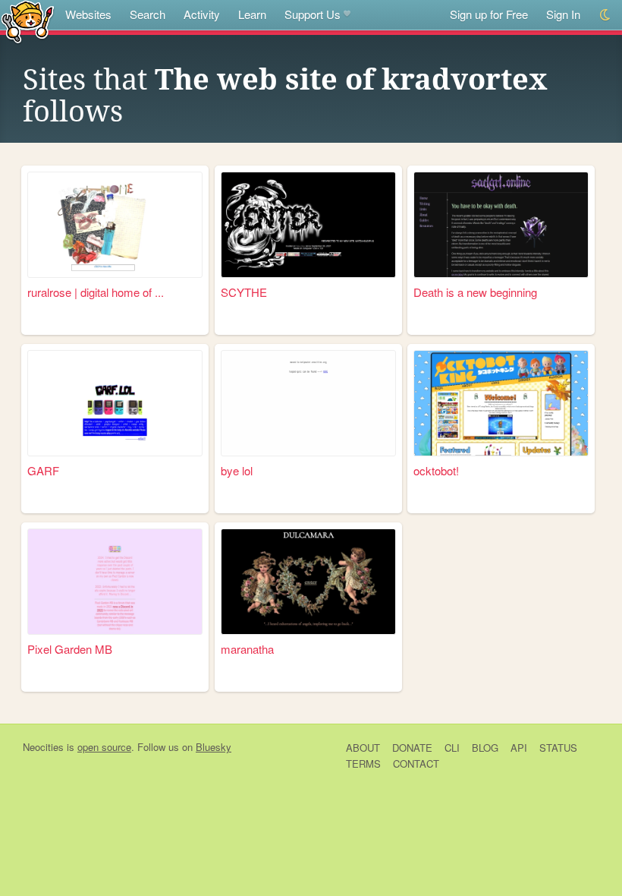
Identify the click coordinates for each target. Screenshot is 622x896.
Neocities (43, 747)
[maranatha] (308, 581)
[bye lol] (308, 403)
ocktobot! (436, 470)
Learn (252, 14)
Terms (363, 763)
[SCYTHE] (308, 225)
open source (104, 747)
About (363, 747)
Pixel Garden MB (69, 649)
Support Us (312, 14)
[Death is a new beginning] (501, 225)
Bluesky (213, 747)
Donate (412, 747)
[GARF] (115, 403)
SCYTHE (244, 292)
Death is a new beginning (475, 292)
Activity (202, 14)
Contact (416, 763)
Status (558, 747)
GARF (43, 470)
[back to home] (27, 21)
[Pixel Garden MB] (115, 581)
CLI (452, 747)
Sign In (563, 14)
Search (147, 14)
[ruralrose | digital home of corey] (115, 225)
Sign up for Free (489, 14)
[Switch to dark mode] (605, 15)
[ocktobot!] (501, 403)
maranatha (247, 649)
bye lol (237, 470)
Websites (88, 14)
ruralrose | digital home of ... (95, 292)
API (518, 747)
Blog (485, 747)
